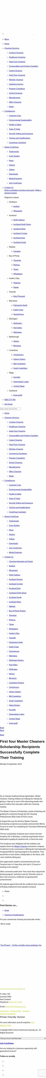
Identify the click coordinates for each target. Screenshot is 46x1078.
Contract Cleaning (16, 53)
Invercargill (17, 395)
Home (6, 44)
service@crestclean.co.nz (15, 1007)
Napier (16, 287)
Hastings (16, 283)
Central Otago (18, 386)
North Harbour (19, 220)
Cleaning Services (11, 48)
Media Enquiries (15, 179)
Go (40, 945)
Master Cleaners (20, 846)
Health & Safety (15, 125)
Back (2, 728)
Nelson (16, 341)
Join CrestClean (15, 183)
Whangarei (17, 211)
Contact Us (8, 188)
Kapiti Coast (18, 310)
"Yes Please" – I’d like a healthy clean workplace (19, 945)
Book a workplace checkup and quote (19, 190)
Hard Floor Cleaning (17, 75)
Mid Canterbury (19, 364)
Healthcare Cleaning (17, 57)
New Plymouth (19, 296)
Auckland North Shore (22, 224)
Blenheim (17, 346)
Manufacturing (14, 98)
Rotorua (16, 265)
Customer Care (15, 116)
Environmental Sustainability (20, 120)
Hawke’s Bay (14, 633)
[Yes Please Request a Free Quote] (6, 23)
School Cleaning (15, 93)
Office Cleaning (15, 102)
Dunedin (16, 377)
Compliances (9, 111)
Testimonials (14, 152)
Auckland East (19, 238)
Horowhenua (18, 314)
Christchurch (18, 355)
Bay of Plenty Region (17, 611)
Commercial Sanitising (18, 454)
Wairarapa (17, 332)
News (11, 161)
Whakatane (17, 274)
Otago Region (14, 705)
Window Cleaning (16, 80)
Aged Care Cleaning (17, 62)
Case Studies (14, 156)
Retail (11, 107)
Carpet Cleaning (15, 71)
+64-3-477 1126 (15, 1002)
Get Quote (8, 404)
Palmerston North (20, 305)
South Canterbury (20, 368)
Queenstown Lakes (21, 382)
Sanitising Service (16, 84)
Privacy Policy (15, 1011)
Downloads (13, 174)
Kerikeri (16, 206)
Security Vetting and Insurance (21, 134)
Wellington (17, 323)
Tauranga (17, 260)
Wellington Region (16, 660)
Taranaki (12, 638)
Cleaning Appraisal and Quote (21, 561)
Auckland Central (20, 233)
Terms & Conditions (8, 1014)
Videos (12, 170)
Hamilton (17, 251)
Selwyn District (19, 359)
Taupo (15, 269)
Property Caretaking (17, 89)
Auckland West (19, 229)
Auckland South (19, 242)
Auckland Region (16, 579)
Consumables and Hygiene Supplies (23, 66)
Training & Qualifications (14, 915)
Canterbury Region (16, 683)
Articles (12, 165)
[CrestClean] (23, 34)
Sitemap (26, 1011)
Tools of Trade (14, 129)
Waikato (12, 606)
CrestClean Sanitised (17, 143)
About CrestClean (11, 147)
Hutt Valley (17, 328)
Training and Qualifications (19, 138)
